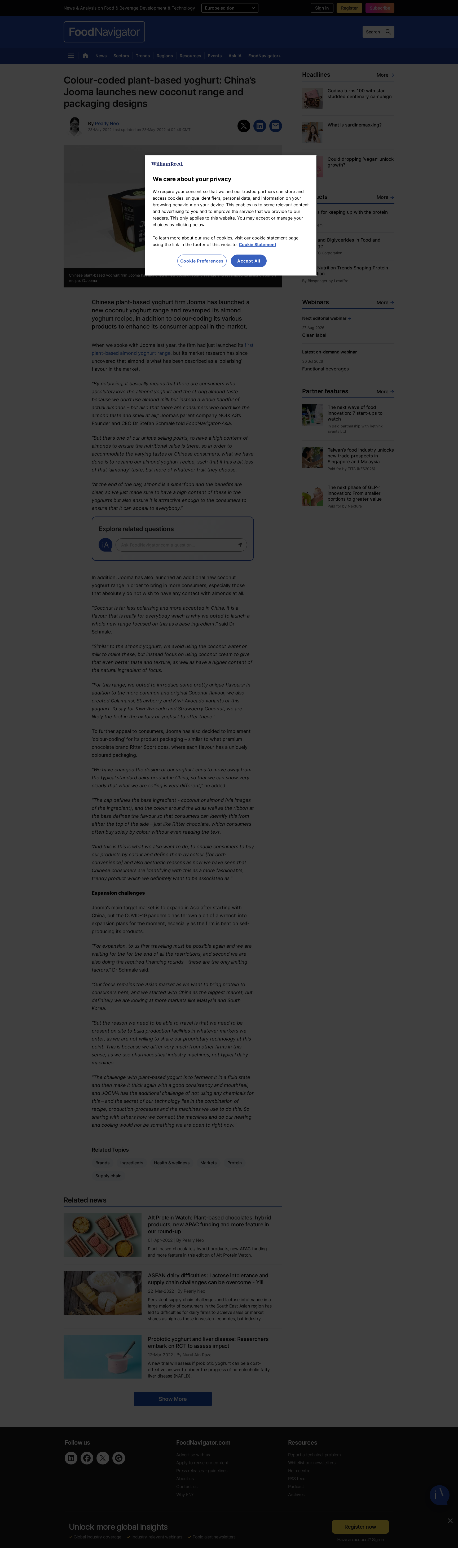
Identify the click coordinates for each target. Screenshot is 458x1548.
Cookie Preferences (202, 261)
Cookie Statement (257, 244)
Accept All (248, 261)
